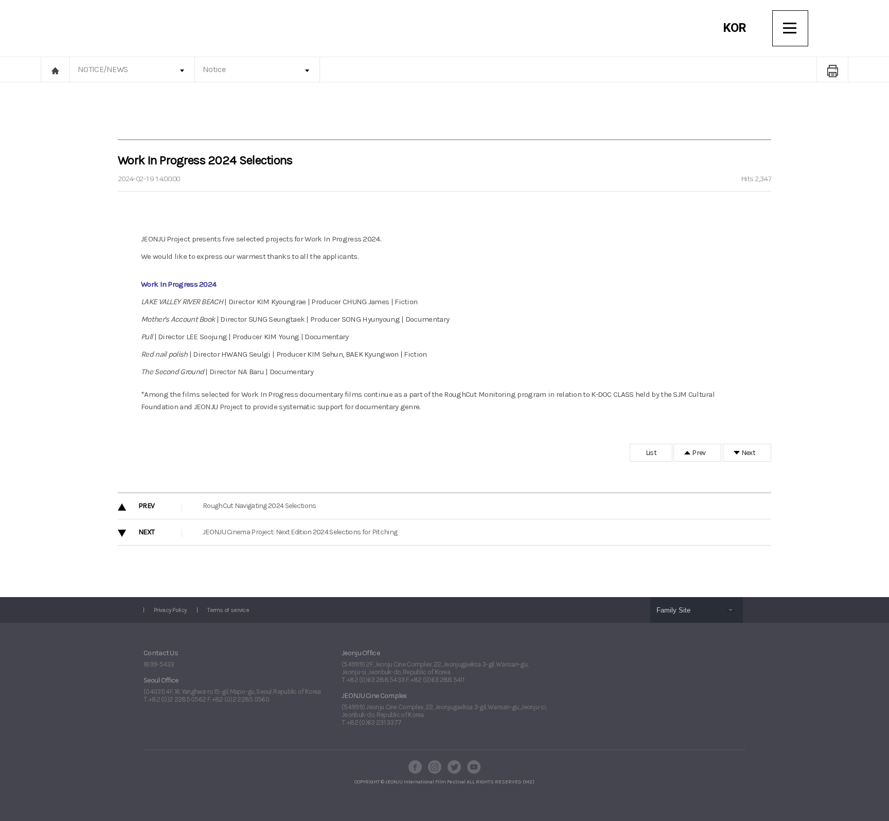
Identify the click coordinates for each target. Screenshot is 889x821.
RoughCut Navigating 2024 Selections (259, 505)
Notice (214, 69)
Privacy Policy (170, 610)
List (651, 452)
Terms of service (228, 610)
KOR (734, 28)
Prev (698, 452)
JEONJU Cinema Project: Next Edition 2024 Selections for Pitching (300, 532)
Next (748, 452)
